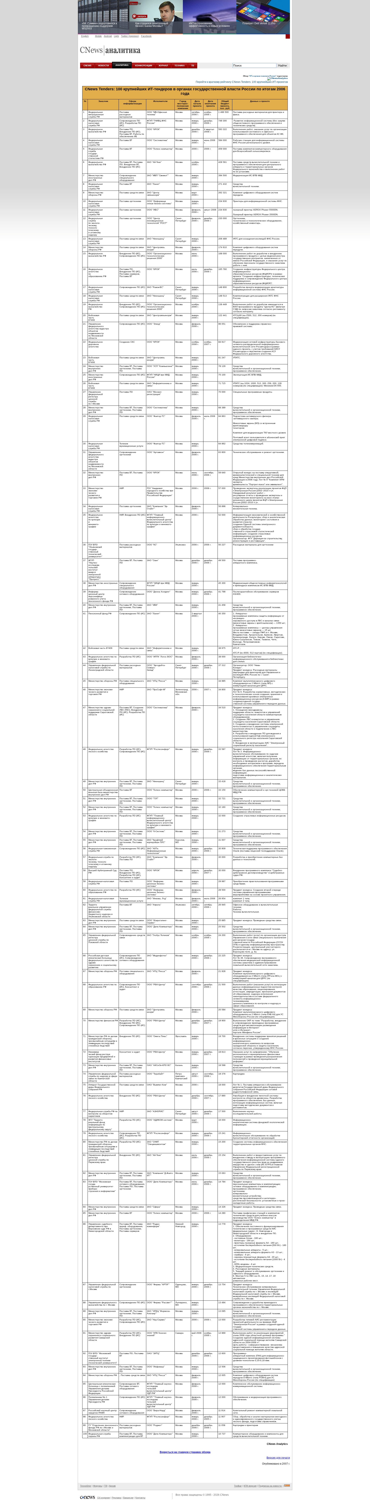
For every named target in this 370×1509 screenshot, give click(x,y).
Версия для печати (278, 1457)
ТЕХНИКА (180, 65)
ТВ (192, 65)
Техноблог (85, 1486)
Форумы (97, 1486)
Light (116, 36)
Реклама (116, 1497)
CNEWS (87, 65)
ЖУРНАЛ (163, 65)
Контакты (140, 1497)
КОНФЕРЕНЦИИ (143, 65)
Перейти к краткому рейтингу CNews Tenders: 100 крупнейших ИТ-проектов (242, 81)
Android (108, 36)
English (85, 36)
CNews (224, 1494)
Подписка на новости (270, 1486)
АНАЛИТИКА (121, 65)
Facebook (146, 36)
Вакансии (128, 1497)
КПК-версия (250, 1486)
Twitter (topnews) (130, 36)
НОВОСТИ (103, 65)
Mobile (98, 36)
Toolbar (238, 1486)
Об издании (103, 1497)
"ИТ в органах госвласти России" (262, 76)
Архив (112, 1486)
